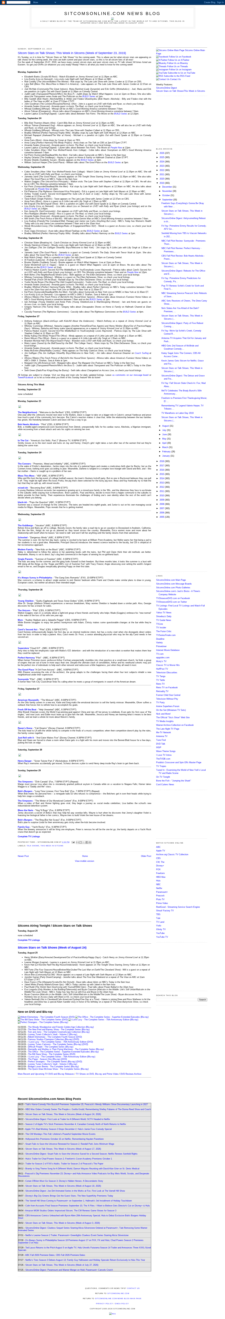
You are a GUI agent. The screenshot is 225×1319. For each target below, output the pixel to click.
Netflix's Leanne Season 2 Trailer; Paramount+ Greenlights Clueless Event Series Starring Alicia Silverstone (76, 1235)
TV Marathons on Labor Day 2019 (177, 413)
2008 (162, 504)
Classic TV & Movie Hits (168, 665)
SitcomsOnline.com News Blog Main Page (118, 1298)
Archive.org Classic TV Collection (172, 854)
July (164, 430)
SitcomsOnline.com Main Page (171, 580)
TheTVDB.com (163, 759)
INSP (158, 747)
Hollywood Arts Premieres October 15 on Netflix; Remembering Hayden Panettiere (64, 1139)
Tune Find (161, 740)
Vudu (158, 925)
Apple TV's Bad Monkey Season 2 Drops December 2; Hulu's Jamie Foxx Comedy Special (68, 1129)
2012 (162, 487)
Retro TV (160, 684)
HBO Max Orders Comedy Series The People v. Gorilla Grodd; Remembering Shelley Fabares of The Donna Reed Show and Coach (88, 1109)
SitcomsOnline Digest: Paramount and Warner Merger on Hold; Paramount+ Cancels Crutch (69, 1270)
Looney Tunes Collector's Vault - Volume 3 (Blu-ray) (52, 1064)
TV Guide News (163, 620)
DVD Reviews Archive (130, 1074)
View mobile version (84, 861)
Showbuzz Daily (163, 616)
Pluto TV (160, 899)
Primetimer (161, 646)
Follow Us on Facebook (180, 56)
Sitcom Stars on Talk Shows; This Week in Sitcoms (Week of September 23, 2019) (72, 53)
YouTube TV (162, 937)
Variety (159, 642)
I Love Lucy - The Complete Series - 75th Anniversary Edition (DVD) (60, 1042)
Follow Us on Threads (177, 66)
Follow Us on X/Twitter (178, 60)
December (167, 187)
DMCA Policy (122, 1304)
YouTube (160, 933)
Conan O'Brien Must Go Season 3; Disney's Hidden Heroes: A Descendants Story (64, 1181)
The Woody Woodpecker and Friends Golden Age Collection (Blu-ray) (61, 1027)
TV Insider (161, 627)
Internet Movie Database (168, 650)
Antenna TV (162, 736)
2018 (162, 461)
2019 (162, 183)
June (165, 434)
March (165, 447)
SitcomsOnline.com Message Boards (174, 584)
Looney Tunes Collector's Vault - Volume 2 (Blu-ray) (52, 1034)
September (167, 199)
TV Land (160, 922)
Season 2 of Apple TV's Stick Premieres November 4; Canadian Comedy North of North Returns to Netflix (75, 1124)
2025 (162, 157)
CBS (158, 858)
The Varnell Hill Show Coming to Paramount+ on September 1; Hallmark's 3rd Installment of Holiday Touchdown (78, 1200)
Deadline (160, 639)
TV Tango (160, 676)
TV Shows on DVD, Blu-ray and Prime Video (97, 1074)
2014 (162, 478)
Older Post (146, 856)
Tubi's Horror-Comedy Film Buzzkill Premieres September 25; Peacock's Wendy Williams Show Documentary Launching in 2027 (86, 1104)
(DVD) (76, 1039)
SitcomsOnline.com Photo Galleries (173, 587)
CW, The (160, 862)
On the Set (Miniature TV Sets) (171, 710)
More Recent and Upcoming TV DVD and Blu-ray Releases (46, 1074)
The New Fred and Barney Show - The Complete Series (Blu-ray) (59, 1029)
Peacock (160, 895)
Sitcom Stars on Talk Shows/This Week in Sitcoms (180, 91)
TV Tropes (161, 766)
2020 (162, 178)
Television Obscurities (166, 672)
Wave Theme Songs (166, 751)
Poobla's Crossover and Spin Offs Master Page (178, 762)
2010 (162, 495)
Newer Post (23, 856)
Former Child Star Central (168, 695)
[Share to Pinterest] (90, 842)
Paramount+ (162, 892)
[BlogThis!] (80, 842)
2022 (162, 170)
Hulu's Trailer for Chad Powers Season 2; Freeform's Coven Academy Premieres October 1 (68, 1158)
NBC (158, 884)
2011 (162, 491)
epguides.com (162, 657)
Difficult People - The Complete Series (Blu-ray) (50, 1047)
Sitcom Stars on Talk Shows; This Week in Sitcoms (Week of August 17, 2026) (63, 1149)
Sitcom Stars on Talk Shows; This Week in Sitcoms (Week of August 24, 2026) (63, 1114)
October (166, 195)
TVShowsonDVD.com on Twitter (171, 602)
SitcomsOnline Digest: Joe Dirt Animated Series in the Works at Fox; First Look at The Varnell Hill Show (75, 1191)
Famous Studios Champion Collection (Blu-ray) (50, 1039)
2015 (162, 474)
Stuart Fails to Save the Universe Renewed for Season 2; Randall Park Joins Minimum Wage (69, 1144)
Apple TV (160, 850)
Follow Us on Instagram (180, 69)
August (166, 426)
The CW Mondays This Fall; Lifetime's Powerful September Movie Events (60, 1134)
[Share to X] (83, 842)
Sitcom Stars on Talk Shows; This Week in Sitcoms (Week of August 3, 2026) (62, 1223)
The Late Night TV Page (167, 729)
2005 (162, 517)
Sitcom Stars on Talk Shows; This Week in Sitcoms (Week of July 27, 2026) (61, 1265)
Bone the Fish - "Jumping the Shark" (173, 780)
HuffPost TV (162, 669)
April (164, 443)
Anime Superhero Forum (167, 706)
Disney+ (160, 865)
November (167, 191)
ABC (158, 847)
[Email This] (77, 842)
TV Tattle (160, 680)
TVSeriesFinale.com (166, 635)
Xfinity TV (161, 929)
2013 (162, 482)
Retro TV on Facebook (167, 687)
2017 (162, 465)
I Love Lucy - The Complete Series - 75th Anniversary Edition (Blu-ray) (61, 1056)
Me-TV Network (163, 732)
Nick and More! (163, 714)
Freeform (160, 873)
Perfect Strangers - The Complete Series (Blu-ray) (52, 1061)
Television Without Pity (167, 699)
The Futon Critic (163, 631)
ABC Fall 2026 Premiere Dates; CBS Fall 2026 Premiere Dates (55, 1255)
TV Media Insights (165, 721)
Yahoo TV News (163, 612)
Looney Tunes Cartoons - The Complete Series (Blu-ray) (55, 1044)
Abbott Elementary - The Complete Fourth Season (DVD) (55, 1037)
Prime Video (162, 903)
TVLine (159, 624)
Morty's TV (161, 661)
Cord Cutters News (165, 784)
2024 (162, 161)
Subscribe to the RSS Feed (177, 76)
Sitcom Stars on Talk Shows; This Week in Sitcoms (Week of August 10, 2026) (63, 1186)
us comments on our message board (130, 375)
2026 (162, 153)
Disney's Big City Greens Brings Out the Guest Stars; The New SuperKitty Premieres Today (69, 1196)
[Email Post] (73, 842)
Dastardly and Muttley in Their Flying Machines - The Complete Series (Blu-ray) (66, 1049)
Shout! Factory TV (165, 910)
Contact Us (175, 79)
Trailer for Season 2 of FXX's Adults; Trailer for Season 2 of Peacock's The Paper (64, 1163)
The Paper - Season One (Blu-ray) (44, 1059)
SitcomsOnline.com (118, 1293)
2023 (162, 166)
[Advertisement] (112, 37)
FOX (158, 869)
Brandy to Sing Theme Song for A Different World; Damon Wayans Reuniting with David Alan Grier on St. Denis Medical (82, 1168)
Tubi (158, 918)
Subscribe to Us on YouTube (181, 73)
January (166, 456)
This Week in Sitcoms (52, 846)
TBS (158, 914)
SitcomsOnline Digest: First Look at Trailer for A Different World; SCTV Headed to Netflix (67, 1119)
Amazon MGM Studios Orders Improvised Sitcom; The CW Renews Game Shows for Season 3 (70, 1210)
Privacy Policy (104, 1304)
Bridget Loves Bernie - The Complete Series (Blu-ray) (53, 1066)
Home (85, 856)
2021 (162, 174)
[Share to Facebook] (86, 842)
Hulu (158, 880)
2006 (162, 512)
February (166, 451)
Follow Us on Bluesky (177, 63)
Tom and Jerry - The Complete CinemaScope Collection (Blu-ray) (59, 1032)
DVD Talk (160, 744)
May (164, 438)
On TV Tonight (163, 777)
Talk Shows (33, 846)
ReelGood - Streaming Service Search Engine (178, 907)
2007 (162, 508)
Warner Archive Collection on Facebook (175, 725)
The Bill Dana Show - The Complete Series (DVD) (51, 1054)
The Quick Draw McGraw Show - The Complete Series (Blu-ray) (58, 1069)
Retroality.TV (162, 691)
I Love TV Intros (164, 755)
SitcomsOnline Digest (166, 88)
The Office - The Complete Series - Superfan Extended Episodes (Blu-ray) (63, 1051)
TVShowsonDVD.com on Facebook (173, 598)
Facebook (28, 377)
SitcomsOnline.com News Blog (112, 13)
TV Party (160, 702)
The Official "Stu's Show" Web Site (173, 717)
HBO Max (161, 877)
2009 (162, 500)
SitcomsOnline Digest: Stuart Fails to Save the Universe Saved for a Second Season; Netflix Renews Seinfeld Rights (81, 1154)
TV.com (160, 654)
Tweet (20, 377)
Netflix (159, 888)
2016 (162, 470)
